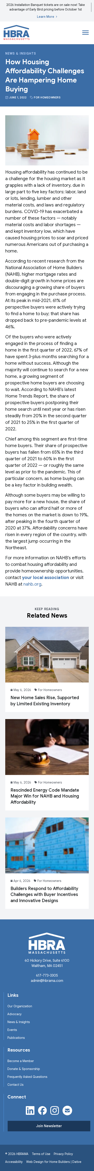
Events (12, 1030)
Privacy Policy (63, 1154)
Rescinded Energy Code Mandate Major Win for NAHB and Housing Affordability (44, 796)
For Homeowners (47, 97)
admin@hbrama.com (47, 981)
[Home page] (16, 33)
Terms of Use (41, 1154)
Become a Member (20, 1061)
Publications (16, 1038)
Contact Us (15, 1085)
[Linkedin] (30, 1110)
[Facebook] (42, 1110)
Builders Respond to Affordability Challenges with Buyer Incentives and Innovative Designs (44, 894)
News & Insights (20, 53)
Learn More (45, 17)
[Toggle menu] (85, 33)
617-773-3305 (47, 975)
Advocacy (14, 1014)
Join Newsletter (49, 1126)
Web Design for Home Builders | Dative (53, 1162)
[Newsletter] (67, 1110)
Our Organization (19, 1006)
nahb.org (32, 584)
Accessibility (14, 1162)
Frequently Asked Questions (27, 1077)
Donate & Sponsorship (23, 1069)
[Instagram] (54, 1110)
